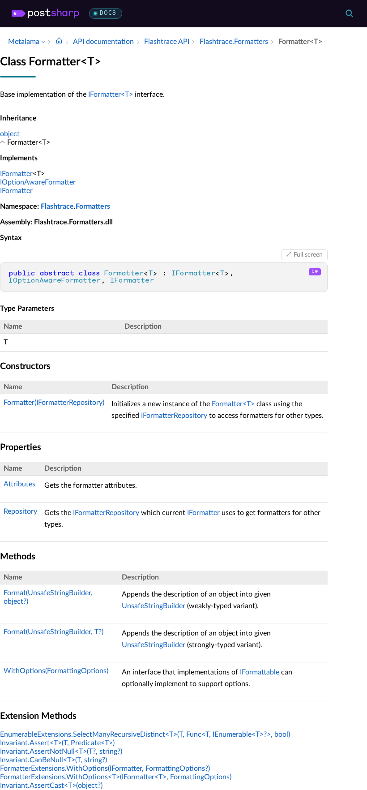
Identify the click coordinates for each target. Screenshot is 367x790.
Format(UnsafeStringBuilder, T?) (53, 631)
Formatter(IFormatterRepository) (54, 402)
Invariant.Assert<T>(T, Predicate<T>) (57, 743)
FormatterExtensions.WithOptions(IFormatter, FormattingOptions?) (105, 768)
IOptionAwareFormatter (38, 182)
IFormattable (259, 672)
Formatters (93, 206)
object (10, 133)
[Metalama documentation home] (59, 41)
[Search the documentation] (349, 13)
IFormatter (16, 173)
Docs (108, 13)
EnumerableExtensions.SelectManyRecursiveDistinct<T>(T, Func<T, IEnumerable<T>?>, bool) (145, 734)
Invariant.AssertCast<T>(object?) (51, 785)
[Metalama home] (45, 13)
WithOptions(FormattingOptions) (56, 670)
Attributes (19, 484)
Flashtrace (57, 206)
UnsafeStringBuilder (153, 606)
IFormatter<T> (110, 94)
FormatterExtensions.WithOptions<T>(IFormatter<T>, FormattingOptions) (115, 777)
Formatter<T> (233, 404)
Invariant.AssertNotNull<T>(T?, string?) (61, 751)
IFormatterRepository (174, 415)
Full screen (308, 255)
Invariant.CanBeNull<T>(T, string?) (53, 760)
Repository (20, 511)
